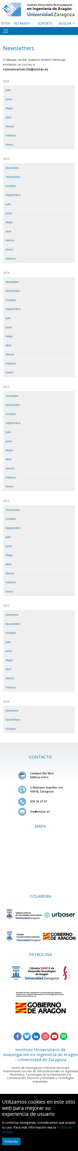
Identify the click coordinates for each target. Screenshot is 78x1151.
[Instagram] (45, 1036)
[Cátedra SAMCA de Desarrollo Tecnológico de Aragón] (40, 973)
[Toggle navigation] (5, 31)
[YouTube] (54, 1036)
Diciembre (12, 168)
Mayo (9, 108)
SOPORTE (45, 23)
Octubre (11, 186)
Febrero (11, 135)
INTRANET (22, 23)
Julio (8, 90)
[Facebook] (18, 1036)
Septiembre (13, 195)
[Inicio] (39, 9)
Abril (8, 117)
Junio (9, 99)
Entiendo (11, 1141)
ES (3, 23)
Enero (9, 144)
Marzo (10, 126)
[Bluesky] (27, 1036)
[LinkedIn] (36, 1036)
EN (8, 23)
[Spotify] (64, 1036)
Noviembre (13, 177)
